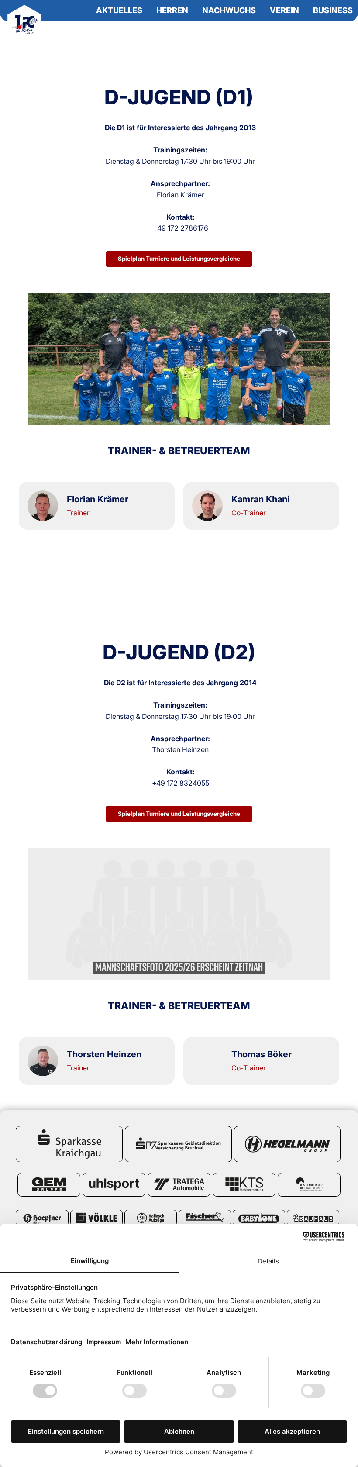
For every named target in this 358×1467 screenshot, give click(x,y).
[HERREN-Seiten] (192, 11)
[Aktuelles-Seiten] (146, 11)
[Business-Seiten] (356, 11)
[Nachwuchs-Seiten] (259, 11)
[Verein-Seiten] (303, 11)
